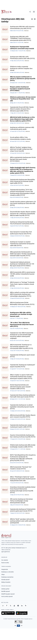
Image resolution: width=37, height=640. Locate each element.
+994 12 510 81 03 (5, 549)
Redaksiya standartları (7, 577)
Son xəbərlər (4, 560)
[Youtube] (14, 605)
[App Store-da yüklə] (8, 613)
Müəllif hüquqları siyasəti (8, 594)
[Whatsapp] (2, 605)
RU (21, 625)
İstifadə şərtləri (5, 589)
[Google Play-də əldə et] (21, 613)
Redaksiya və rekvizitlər (7, 572)
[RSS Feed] (25, 605)
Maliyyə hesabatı (5, 582)
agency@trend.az (5, 551)
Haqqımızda (4, 569)
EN (15, 625)
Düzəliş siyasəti (5, 579)
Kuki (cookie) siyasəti (7, 596)
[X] (10, 605)
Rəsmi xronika (5, 562)
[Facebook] (6, 605)
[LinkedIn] (21, 605)
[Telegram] (18, 605)
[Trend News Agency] (6, 536)
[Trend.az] (6, 11)
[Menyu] (34, 11)
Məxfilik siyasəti (5, 591)
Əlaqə (2, 574)
